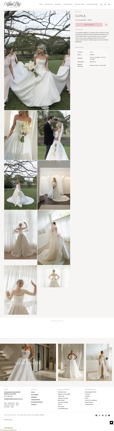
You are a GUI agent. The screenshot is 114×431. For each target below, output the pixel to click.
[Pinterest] (102, 415)
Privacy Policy (89, 402)
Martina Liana (62, 392)
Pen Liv (60, 404)
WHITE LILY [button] (34, 389)
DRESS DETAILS (79, 47)
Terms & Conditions (91, 400)
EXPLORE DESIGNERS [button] (63, 389)
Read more (78, 42)
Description (79, 29)
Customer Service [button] (90, 389)
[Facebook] (96, 415)
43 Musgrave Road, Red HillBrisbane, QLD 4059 (12, 393)
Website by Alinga (8, 419)
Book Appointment (37, 402)
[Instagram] (106, 415)
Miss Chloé (61, 400)
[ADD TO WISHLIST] (106, 25)
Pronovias (61, 406)
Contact (87, 394)
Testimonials (89, 404)
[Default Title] (71, 362)
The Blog (33, 404)
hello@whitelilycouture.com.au (13, 399)
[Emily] (99, 362)
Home (33, 392)
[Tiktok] (99, 415)
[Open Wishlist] (111, 422)
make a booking (89, 24)
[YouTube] (109, 415)
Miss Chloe (78, 11)
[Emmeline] (71, 362)
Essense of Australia (64, 394)
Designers (34, 397)
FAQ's (86, 398)
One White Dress (63, 408)
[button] (49, 4)
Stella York (61, 396)
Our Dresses (34, 394)
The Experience (35, 399)
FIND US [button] (6, 389)
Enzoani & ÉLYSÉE (63, 402)
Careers (87, 396)
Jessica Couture (63, 398)
